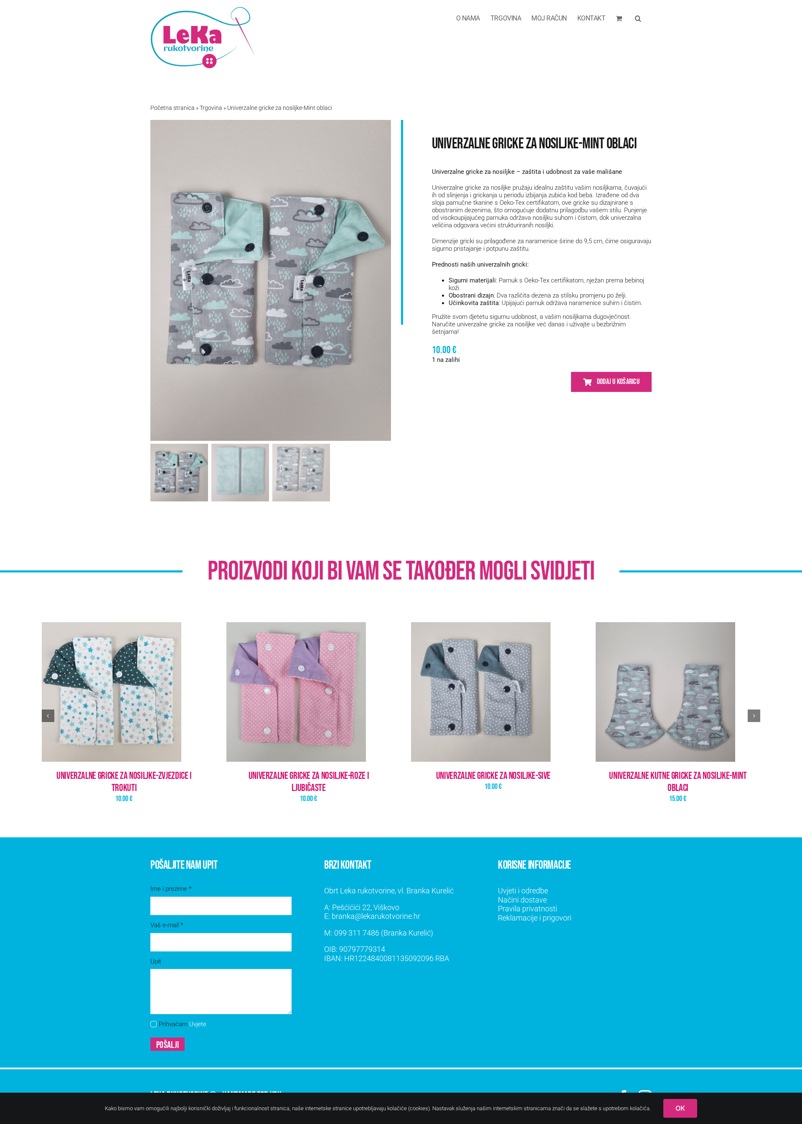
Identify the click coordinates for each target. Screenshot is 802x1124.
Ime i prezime (170, 889)
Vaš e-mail (166, 925)
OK (680, 1108)
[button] (638, 17)
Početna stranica (172, 107)
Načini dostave (522, 899)
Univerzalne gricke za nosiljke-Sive (493, 776)
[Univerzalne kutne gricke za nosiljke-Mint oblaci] (678, 692)
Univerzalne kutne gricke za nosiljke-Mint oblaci (677, 782)
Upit (155, 961)
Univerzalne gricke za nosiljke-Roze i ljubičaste (309, 782)
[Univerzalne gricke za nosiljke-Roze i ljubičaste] (308, 692)
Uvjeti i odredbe (523, 890)
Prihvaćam (182, 1024)
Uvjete (197, 1024)
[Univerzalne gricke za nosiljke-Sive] (493, 692)
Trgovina (211, 107)
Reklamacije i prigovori (534, 917)
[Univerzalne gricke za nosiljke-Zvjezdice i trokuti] (124, 692)
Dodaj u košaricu (618, 381)
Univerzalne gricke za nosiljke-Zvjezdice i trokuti (124, 782)
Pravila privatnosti (527, 908)
